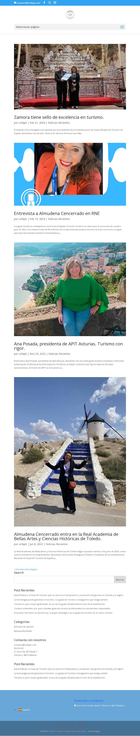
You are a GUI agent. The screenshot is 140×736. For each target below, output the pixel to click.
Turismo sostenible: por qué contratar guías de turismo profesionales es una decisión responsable (62, 608)
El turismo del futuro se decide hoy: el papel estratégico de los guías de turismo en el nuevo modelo (63, 612)
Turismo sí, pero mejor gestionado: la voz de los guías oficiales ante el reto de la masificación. (59, 604)
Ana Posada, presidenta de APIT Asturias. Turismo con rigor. (68, 346)
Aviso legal (94, 731)
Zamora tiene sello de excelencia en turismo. (59, 117)
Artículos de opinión (24, 626)
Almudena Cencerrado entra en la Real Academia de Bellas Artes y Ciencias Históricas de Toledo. (66, 536)
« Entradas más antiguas (25, 569)
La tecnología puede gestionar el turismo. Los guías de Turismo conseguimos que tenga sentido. (61, 599)
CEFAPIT (44, 731)
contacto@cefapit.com (25, 644)
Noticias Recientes (59, 122)
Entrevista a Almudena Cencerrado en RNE (57, 213)
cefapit (23, 122)
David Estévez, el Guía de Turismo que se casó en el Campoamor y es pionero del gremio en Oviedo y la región (68, 595)
